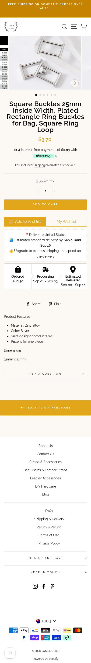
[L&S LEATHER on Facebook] (43, 586)
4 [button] (48, 95)
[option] (45, 6)
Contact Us (45, 454)
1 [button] (36, 95)
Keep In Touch (45, 572)
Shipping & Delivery (49, 519)
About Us (45, 446)
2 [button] (40, 95)
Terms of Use (49, 535)
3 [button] (44, 95)
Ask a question (45, 373)
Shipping (39, 165)
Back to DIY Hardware (49, 407)
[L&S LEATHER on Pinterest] (52, 586)
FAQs (49, 511)
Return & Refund (49, 527)
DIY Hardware (45, 486)
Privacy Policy (49, 543)
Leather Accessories (45, 478)
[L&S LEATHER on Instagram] (35, 586)
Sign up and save (45, 558)
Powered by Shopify (46, 658)
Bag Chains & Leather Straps (45, 470)
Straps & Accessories (45, 462)
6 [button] (55, 95)
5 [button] (52, 95)
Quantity (45, 181)
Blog (45, 494)
